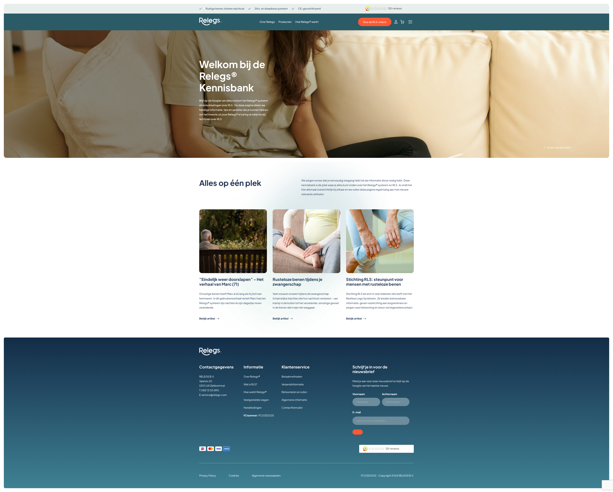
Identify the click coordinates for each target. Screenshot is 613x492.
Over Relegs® (252, 376)
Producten (285, 21)
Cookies (234, 475)
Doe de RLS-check (374, 22)
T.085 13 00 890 (209, 390)
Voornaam (358, 394)
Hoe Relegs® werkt (306, 21)
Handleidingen (253, 407)
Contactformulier (292, 407)
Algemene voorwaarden (266, 475)
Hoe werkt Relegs (254, 392)
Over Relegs (267, 21)
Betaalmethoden (292, 376)
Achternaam (389, 394)
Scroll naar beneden (559, 147)
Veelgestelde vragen (256, 399)
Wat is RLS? (250, 384)
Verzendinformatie (293, 384)
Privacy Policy (207, 475)
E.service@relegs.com (213, 395)
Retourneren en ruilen (294, 392)
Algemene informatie (294, 399)
